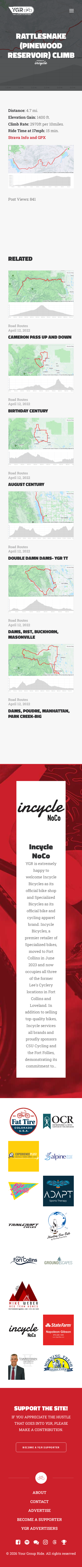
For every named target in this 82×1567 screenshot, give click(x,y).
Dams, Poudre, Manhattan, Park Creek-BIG (39, 713)
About (39, 1492)
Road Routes (18, 325)
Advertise (39, 1510)
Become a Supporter (39, 1519)
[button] (71, 10)
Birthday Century (28, 410)
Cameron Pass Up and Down (40, 336)
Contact (39, 1501)
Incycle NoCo (41, 851)
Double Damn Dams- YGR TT (38, 558)
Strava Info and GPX (27, 137)
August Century (26, 484)
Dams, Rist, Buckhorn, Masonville (33, 634)
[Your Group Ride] (21, 10)
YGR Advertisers (39, 1528)
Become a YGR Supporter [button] (41, 1447)
